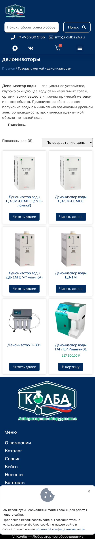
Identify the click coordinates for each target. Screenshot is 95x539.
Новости (14, 474)
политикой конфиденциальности (60, 529)
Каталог (13, 450)
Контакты (15, 482)
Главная (8, 68)
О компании (18, 442)
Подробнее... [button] (17, 124)
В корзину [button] (71, 367)
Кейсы (11, 466)
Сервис (12, 458)
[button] (80, 48)
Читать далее (24, 216)
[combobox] (31, 27)
